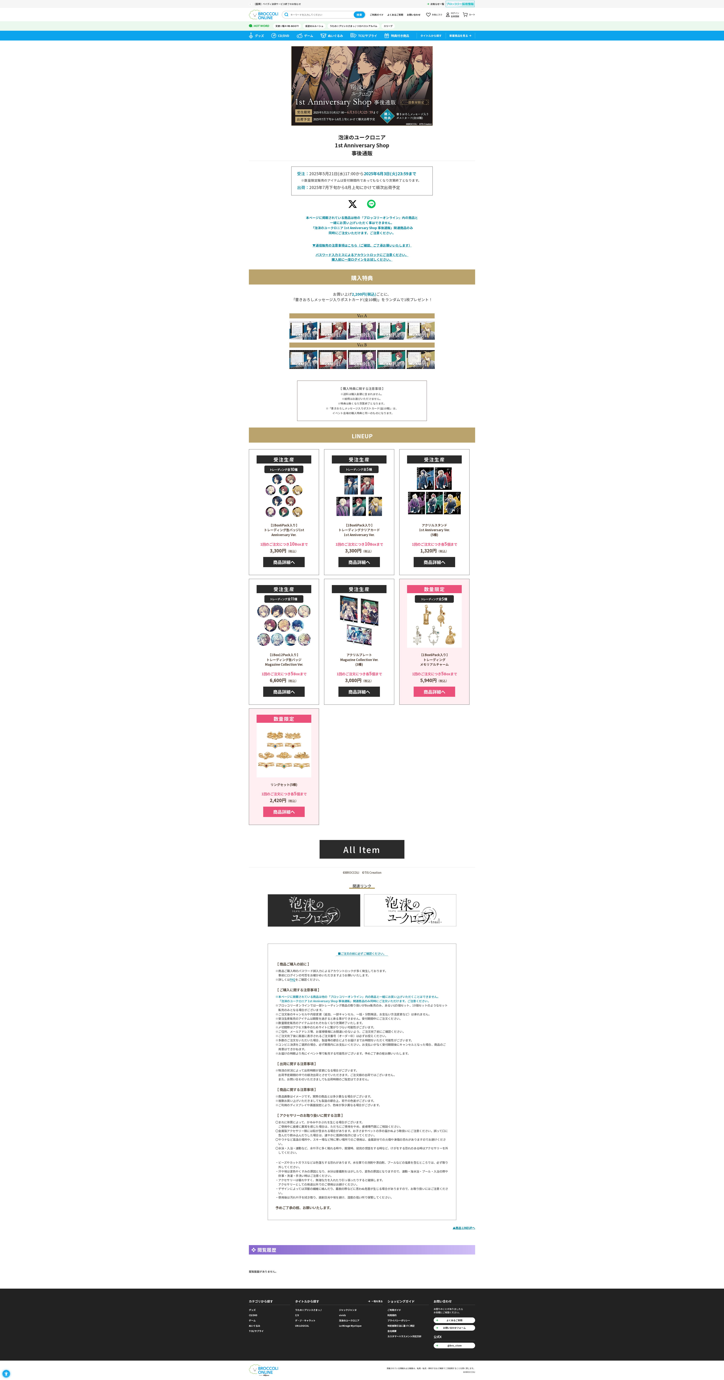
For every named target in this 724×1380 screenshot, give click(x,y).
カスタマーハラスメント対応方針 (404, 1336)
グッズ (259, 35)
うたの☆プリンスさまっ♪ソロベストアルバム (353, 26)
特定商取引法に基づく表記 (401, 1325)
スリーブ (388, 26)
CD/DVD (283, 35)
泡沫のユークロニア (349, 1320)
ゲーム (308, 35)
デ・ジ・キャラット (305, 1320)
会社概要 (392, 1331)
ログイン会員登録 (455, 14)
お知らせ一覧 (437, 3)
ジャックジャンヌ (348, 1309)
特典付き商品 (400, 35)
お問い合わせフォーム (454, 1327)
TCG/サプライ (367, 35)
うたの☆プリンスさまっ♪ (308, 1309)
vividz (342, 1315)
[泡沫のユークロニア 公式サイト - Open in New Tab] (314, 910)
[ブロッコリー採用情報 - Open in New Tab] (460, 1)
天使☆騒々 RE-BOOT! (287, 26)
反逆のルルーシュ (314, 26)
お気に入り (437, 14)
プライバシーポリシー (398, 1320)
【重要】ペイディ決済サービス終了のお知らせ (277, 3)
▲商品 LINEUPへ (464, 1228)
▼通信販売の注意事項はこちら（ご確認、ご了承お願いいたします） (362, 245)
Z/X (297, 1315)
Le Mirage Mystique (350, 1325)
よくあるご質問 (395, 14)
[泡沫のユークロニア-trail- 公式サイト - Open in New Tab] (410, 910)
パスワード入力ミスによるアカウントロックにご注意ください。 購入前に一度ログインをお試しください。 (362, 257)
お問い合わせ (413, 14)
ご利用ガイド (376, 14)
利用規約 (392, 1315)
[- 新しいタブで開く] (352, 205)
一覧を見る (377, 1301)
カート (472, 14)
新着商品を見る (458, 35)
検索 (359, 15)
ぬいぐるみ (335, 35)
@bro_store (454, 1345)
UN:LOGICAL (302, 1325)
